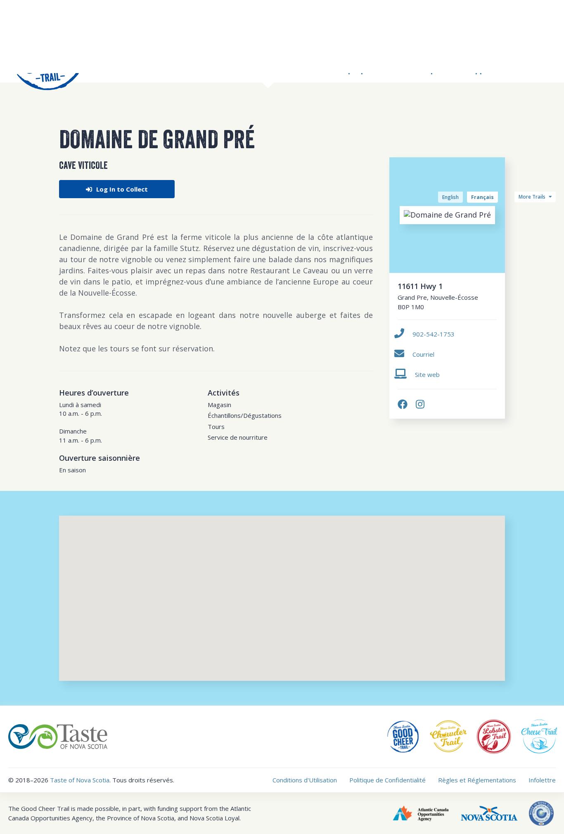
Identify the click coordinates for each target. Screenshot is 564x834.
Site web (427, 374)
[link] (403, 404)
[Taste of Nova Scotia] (57, 736)
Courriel (423, 354)
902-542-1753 (433, 334)
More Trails (533, 196)
